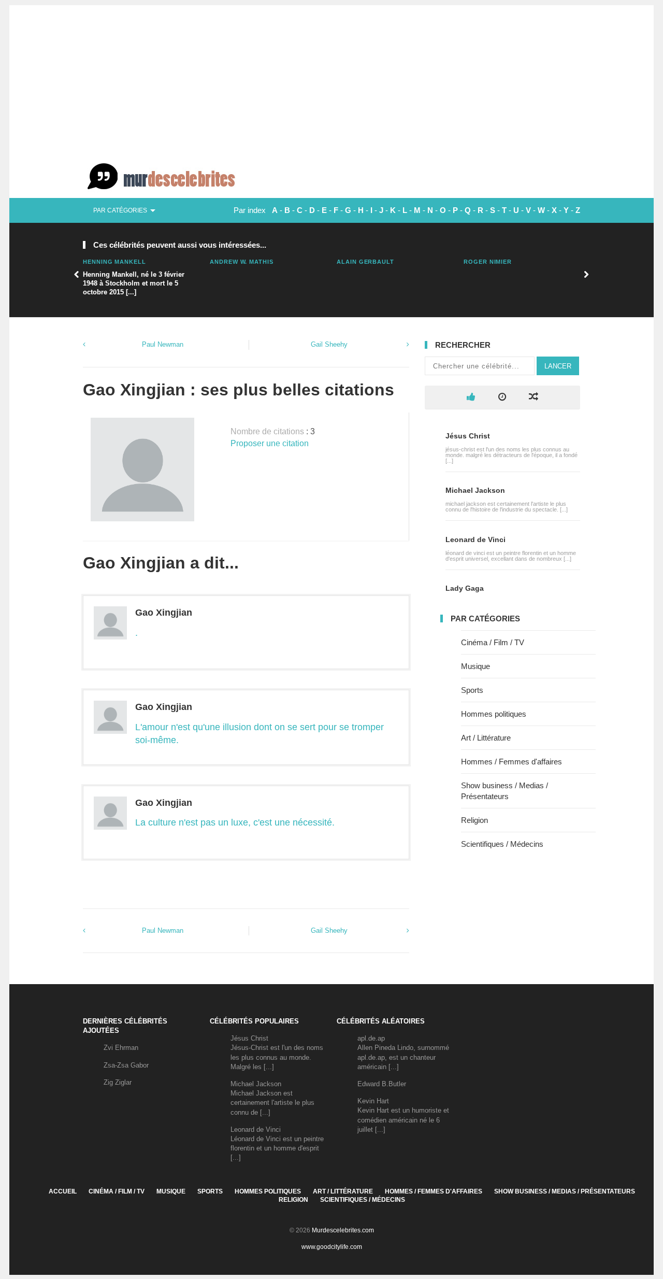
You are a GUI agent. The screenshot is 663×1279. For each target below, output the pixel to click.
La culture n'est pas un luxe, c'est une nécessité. (235, 822)
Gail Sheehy (329, 344)
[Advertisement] (331, 77)
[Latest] (502, 397)
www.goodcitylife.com (331, 1246)
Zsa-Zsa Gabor (126, 1065)
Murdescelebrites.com (343, 1230)
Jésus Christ (467, 436)
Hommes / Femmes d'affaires (511, 761)
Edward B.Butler (381, 1084)
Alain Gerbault (365, 262)
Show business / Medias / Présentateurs (564, 1191)
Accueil (63, 1191)
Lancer (557, 366)
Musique (475, 666)
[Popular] (471, 397)
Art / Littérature (486, 737)
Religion (474, 820)
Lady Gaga (464, 588)
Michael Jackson (475, 490)
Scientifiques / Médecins (502, 844)
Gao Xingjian (163, 612)
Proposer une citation (269, 443)
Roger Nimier (488, 262)
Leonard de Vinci (475, 539)
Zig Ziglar (118, 1082)
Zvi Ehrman (121, 1047)
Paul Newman (162, 344)
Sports (472, 690)
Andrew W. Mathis (241, 262)
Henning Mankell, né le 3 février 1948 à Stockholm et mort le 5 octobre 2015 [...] (133, 283)
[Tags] (533, 397)
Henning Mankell (114, 262)
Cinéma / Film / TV (492, 642)
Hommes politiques (493, 713)
